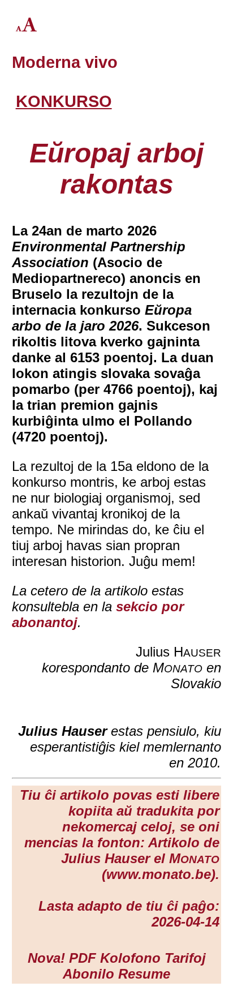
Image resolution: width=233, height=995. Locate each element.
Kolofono (130, 958)
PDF (82, 958)
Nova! (46, 958)
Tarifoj (185, 958)
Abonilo (88, 973)
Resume (144, 973)
